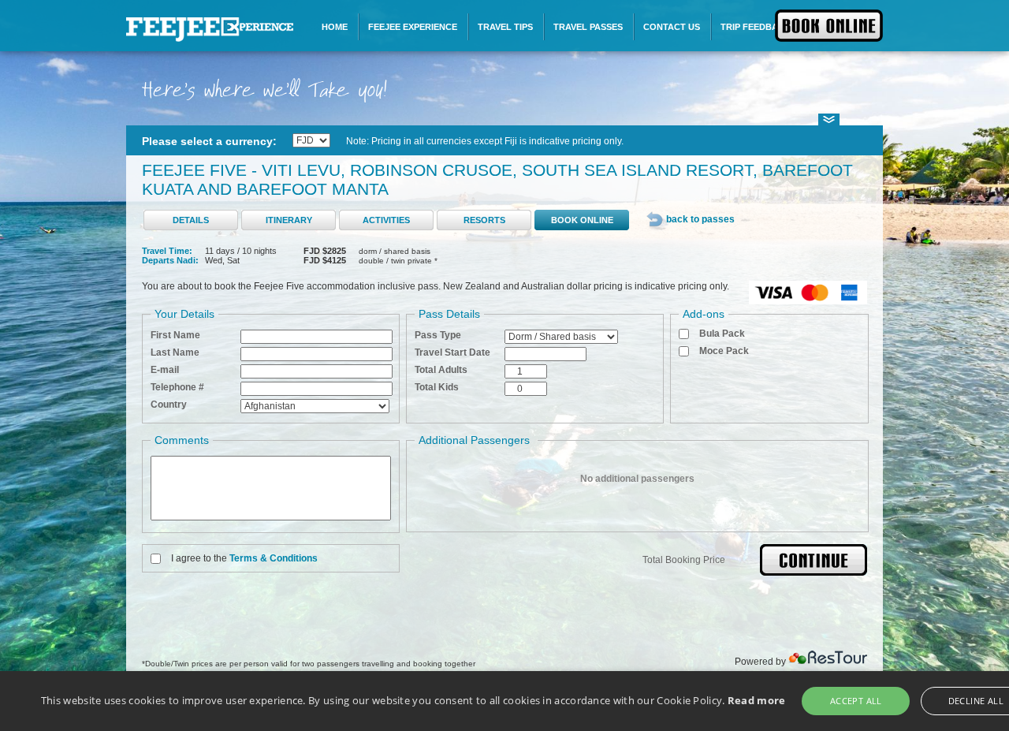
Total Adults (441, 369)
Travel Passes (588, 27)
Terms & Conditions (273, 558)
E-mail (165, 369)
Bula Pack (722, 333)
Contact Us (671, 27)
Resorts (484, 220)
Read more (757, 700)
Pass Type (438, 335)
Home (335, 27)
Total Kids (437, 387)
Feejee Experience (412, 27)
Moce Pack (724, 350)
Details (191, 220)
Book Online (582, 220)
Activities (386, 220)
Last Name (175, 352)
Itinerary (289, 220)
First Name (175, 335)
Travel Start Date (452, 352)
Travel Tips (505, 27)
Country (169, 404)
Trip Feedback (755, 27)
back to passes (700, 219)
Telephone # (177, 387)
